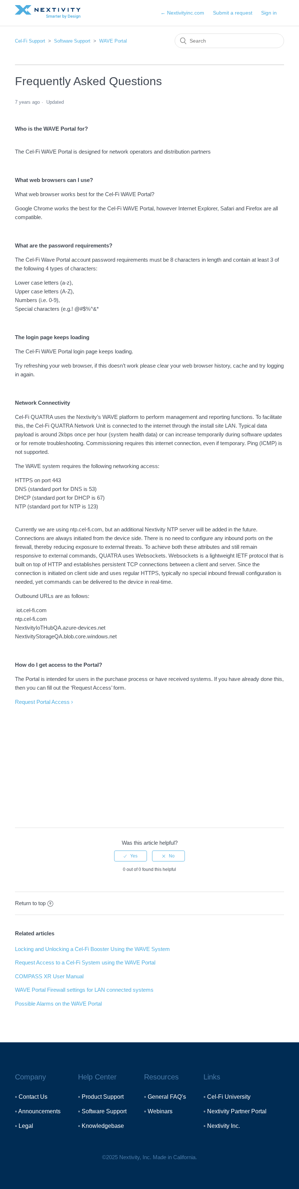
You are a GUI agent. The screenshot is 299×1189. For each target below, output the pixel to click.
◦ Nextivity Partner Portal (235, 1111)
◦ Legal (24, 1126)
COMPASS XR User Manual (49, 976)
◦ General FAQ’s (165, 1097)
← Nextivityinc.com (182, 13)
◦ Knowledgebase (101, 1126)
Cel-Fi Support (31, 41)
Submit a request (232, 13)
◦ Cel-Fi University (227, 1097)
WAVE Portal (113, 41)
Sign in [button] (269, 13)
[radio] (130, 856)
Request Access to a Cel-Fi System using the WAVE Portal (85, 962)
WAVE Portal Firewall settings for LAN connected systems (84, 990)
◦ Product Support (101, 1097)
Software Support (72, 41)
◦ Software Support (102, 1111)
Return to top (30, 903)
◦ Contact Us (31, 1097)
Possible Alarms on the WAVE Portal (58, 1003)
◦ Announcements (38, 1111)
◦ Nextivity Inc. (221, 1126)
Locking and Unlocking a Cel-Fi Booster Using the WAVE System (92, 949)
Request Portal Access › (44, 702)
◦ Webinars (158, 1111)
